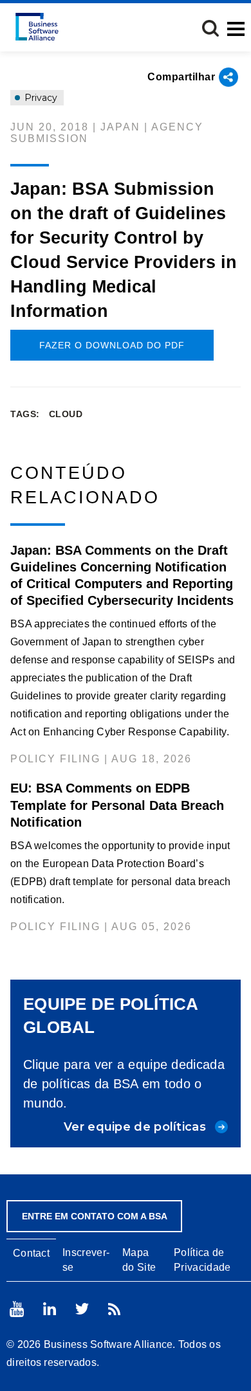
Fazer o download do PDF (112, 345)
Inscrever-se (85, 1260)
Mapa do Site (139, 1260)
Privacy (39, 97)
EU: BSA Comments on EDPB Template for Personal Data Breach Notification (117, 805)
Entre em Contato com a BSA (94, 1216)
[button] (210, 28)
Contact (31, 1253)
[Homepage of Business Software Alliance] (37, 26)
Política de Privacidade (202, 1260)
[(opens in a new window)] (17, 1309)
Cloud (66, 414)
